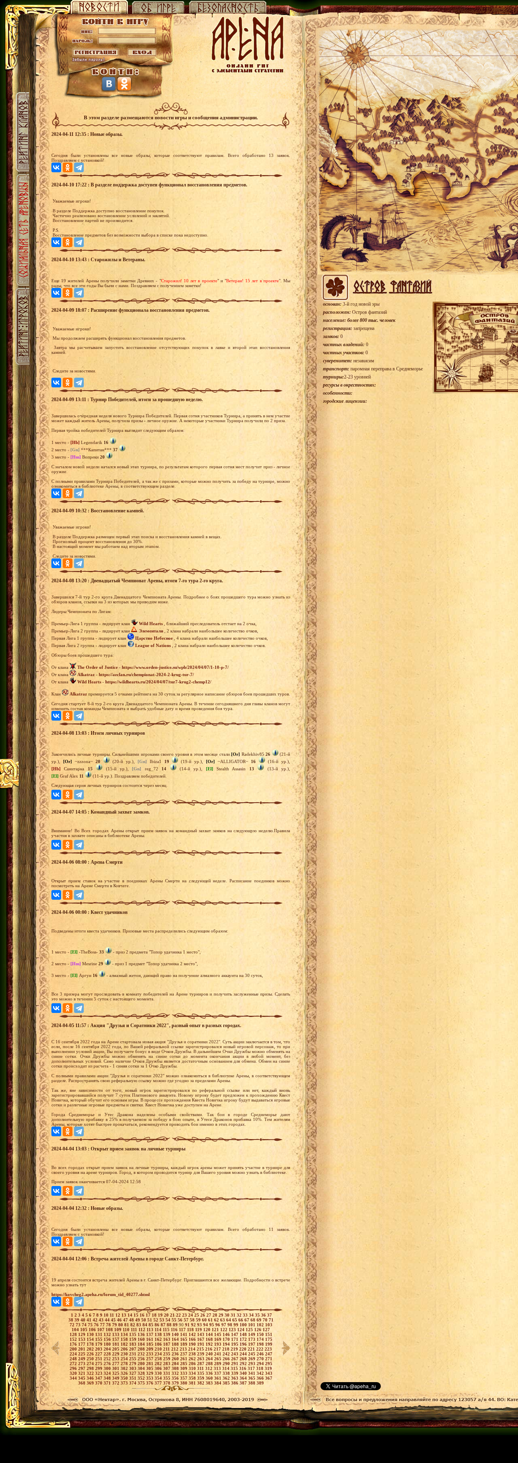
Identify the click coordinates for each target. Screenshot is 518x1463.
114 (159, 1329)
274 (91, 1363)
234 (159, 1353)
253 (116, 1358)
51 (150, 1319)
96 (218, 1324)
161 (150, 1339)
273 (82, 1363)
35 (258, 1315)
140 (176, 1334)
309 (184, 1368)
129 (82, 1334)
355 (167, 1378)
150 (261, 1334)
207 (133, 1349)
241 (218, 1353)
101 (252, 1324)
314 (226, 1368)
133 (116, 1334)
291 (235, 1363)
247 (268, 1353)
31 (234, 1315)
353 (150, 1378)
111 (134, 1329)
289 (218, 1363)
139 (167, 1334)
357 (184, 1378)
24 (191, 1315)
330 (159, 1373)
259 (167, 1358)
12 (118, 1315)
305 (150, 1368)
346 (91, 1378)
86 (158, 1324)
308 (176, 1368)
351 (133, 1378)
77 (103, 1324)
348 (108, 1378)
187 (167, 1344)
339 (235, 1373)
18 (155, 1315)
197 (252, 1344)
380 (184, 1383)
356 (176, 1378)
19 (161, 1315)
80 (121, 1324)
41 (90, 1319)
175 (268, 1339)
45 (114, 1319)
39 (77, 1319)
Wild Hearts (151, 623)
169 (218, 1339)
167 (201, 1339)
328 (142, 1373)
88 (170, 1324)
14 (130, 1315)
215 (201, 1349)
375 (142, 1383)
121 (216, 1329)
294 (261, 1363)
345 (82, 1378)
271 (268, 1358)
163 (167, 1339)
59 (199, 1319)
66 (241, 1319)
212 (175, 1349)
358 (193, 1378)
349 (116, 1378)
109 (118, 1329)
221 (252, 1349)
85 (152, 1324)
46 (120, 1319)
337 (218, 1373)
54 (169, 1319)
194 (227, 1344)
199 (268, 1344)
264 (210, 1358)
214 (192, 1349)
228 (108, 1353)
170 (227, 1339)
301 (116, 1368)
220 (243, 1349)
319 (268, 1368)
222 (260, 1349)
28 (215, 1315)
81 (127, 1324)
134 (125, 1334)
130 (91, 1334)
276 (108, 1363)
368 (82, 1383)
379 (176, 1383)
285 (184, 1363)
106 (93, 1329)
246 (261, 1353)
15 (137, 1315)
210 (159, 1349)
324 (108, 1373)
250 (91, 1358)
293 (252, 1363)
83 (139, 1324)
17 (149, 1315)
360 (210, 1378)
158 (125, 1339)
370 (99, 1383)
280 (142, 1363)
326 (125, 1373)
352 (142, 1378)
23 (185, 1315)
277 (116, 1363)
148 (244, 1334)
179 (99, 1344)
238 (193, 1353)
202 (91, 1349)
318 (260, 1368)
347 (99, 1378)
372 (116, 1383)
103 (268, 1324)
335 (201, 1373)
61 (211, 1319)
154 (91, 1339)
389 (260, 1383)
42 (96, 1319)
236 (176, 1353)
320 (74, 1373)
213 (184, 1349)
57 (187, 1319)
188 (176, 1344)
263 (201, 1358)
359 (201, 1378)
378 (167, 1383)
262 (193, 1358)
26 (203, 1315)
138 (159, 1334)
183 (133, 1344)
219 (235, 1349)
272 (74, 1363)
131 (99, 1334)
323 (99, 1373)
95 (212, 1324)
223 (268, 1349)
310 (193, 1368)
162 (159, 1339)
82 (133, 1324)
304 (142, 1368)
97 (224, 1324)
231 (133, 1353)
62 (217, 1319)
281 (150, 1363)
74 (85, 1324)
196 (244, 1344)
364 (244, 1378)
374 (133, 1383)
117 (183, 1329)
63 (223, 1319)
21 (173, 1315)
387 (244, 1383)
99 (237, 1324)
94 (206, 1324)
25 (197, 1315)
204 (108, 1349)
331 (167, 1373)
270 (261, 1358)
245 (252, 1353)
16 (143, 1315)
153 (82, 1339)
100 (244, 1324)
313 (218, 1368)
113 (150, 1329)
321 (82, 1373)
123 (233, 1329)
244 (244, 1353)
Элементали (151, 630)
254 (125, 1358)
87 (164, 1324)
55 (175, 1319)
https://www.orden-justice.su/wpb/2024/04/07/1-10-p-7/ (175, 667)
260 (176, 1358)
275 (99, 1363)
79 (115, 1324)
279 (133, 1363)
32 (240, 1315)
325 (116, 1373)
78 (109, 1324)
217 (218, 1349)
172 (244, 1339)
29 (222, 1315)
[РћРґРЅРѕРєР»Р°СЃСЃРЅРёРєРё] (67, 167)
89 (176, 1324)
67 (247, 1319)
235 (167, 1353)
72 (73, 1324)
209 (150, 1349)
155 (99, 1339)
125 (250, 1329)
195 (235, 1344)
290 (227, 1363)
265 (218, 1358)
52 (156, 1319)
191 (201, 1344)
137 (150, 1334)
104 (76, 1329)
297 (82, 1368)
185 (150, 1344)
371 (108, 1383)
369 (91, 1383)
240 (210, 1353)
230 (125, 1353)
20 (167, 1315)
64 (229, 1319)
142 (193, 1334)
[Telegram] (79, 167)
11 (112, 1315)
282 (159, 1363)
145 (218, 1334)
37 (269, 1315)
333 (184, 1373)
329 (150, 1373)
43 (102, 1319)
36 (264, 1315)
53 (162, 1319)
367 (268, 1378)
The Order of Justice (97, 667)
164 (176, 1339)
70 (266, 1319)
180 (108, 1344)
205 (116, 1349)
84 (145, 1324)
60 (205, 1319)
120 (207, 1329)
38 (71, 1319)
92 (194, 1324)
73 (79, 1324)
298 (91, 1368)
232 (142, 1353)
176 (74, 1344)
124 (241, 1329)
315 (235, 1368)
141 (184, 1334)
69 (260, 1319)
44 (108, 1319)
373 (125, 1383)
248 (74, 1358)
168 (210, 1339)
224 (74, 1353)
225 (82, 1353)
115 (167, 1329)
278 (125, 1363)
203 (99, 1349)
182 (125, 1344)
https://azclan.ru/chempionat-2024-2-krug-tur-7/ (146, 674)
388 (252, 1383)
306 (159, 1368)
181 (116, 1344)
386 (235, 1383)
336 (210, 1373)
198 (261, 1344)
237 (184, 1353)
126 (258, 1329)
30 (228, 1315)
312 (209, 1368)
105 (84, 1329)
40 (84, 1319)
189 (184, 1344)
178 (91, 1344)
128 (74, 1334)
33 (246, 1315)
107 (101, 1329)
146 (227, 1334)
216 (209, 1349)
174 (261, 1339)
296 (74, 1368)
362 (227, 1378)
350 (125, 1378)
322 (91, 1373)
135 (133, 1334)
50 (144, 1319)
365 (252, 1378)
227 (99, 1353)
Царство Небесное (154, 638)
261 (184, 1358)
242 (227, 1353)
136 (142, 1334)
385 (227, 1383)
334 (193, 1373)
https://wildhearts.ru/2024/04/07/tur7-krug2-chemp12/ (158, 681)
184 (142, 1344)
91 (188, 1324)
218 (226, 1349)
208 (142, 1349)
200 (74, 1349)
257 (150, 1358)
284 (176, 1363)
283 (167, 1363)
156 (108, 1339)
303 (133, 1368)
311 (201, 1368)
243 (235, 1353)
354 (159, 1378)
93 (200, 1324)
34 (252, 1315)
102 (261, 1324)
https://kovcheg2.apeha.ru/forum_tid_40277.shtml (100, 1294)
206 (125, 1349)
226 (91, 1353)
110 (127, 1329)
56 (181, 1319)
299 (99, 1368)
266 (227, 1358)
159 (133, 1339)
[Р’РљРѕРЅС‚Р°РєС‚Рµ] (56, 167)
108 (110, 1329)
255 (133, 1358)
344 (74, 1378)
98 (230, 1324)
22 (179, 1315)
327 (133, 1373)
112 (142, 1329)
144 (210, 1334)
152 (74, 1339)
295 (268, 1363)
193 (218, 1344)
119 (199, 1329)
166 (193, 1339)
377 (159, 1383)
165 (184, 1339)
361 (218, 1378)
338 (227, 1373)
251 (99, 1358)
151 (268, 1334)
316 (243, 1368)
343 (268, 1373)
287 (201, 1363)
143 (201, 1334)
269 (252, 1358)
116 (175, 1329)
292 (244, 1363)
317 (252, 1368)
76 (97, 1324)
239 (201, 1353)
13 (124, 1315)
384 (218, 1383)
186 (159, 1344)
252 (108, 1358)
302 (125, 1368)
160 (142, 1339)
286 (193, 1363)
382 (201, 1383)
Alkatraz (86, 674)
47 (126, 1319)
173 (252, 1339)
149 (252, 1334)
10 (107, 1315)
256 (142, 1358)
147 (235, 1334)
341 (252, 1373)
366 (261, 1378)
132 (108, 1334)
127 (266, 1329)
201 (82, 1349)
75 (91, 1324)
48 (132, 1319)
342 (261, 1373)
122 (224, 1329)
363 (235, 1378)
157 (116, 1339)
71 (271, 1319)
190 (193, 1344)
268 (244, 1358)
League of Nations (153, 645)
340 (244, 1373)
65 (235, 1319)
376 (150, 1383)
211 (167, 1349)
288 (210, 1363)
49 (138, 1319)
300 (108, 1368)
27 (209, 1315)
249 (82, 1358)
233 (150, 1353)
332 (176, 1373)
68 (254, 1319)
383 (210, 1383)
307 (167, 1368)
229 (116, 1353)
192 (210, 1344)
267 (235, 1358)
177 (82, 1344)
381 (193, 1383)
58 (193, 1319)
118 (191, 1329)
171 (235, 1339)
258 (159, 1358)
